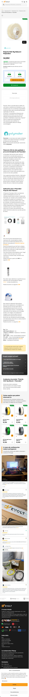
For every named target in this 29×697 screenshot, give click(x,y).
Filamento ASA (22, 10)
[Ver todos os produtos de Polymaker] (7, 48)
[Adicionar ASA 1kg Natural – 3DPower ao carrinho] (25, 416)
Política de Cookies (13, 695)
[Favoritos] (22, 2)
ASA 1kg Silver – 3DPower (19, 440)
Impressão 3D (7, 10)
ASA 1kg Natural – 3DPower (19, 420)
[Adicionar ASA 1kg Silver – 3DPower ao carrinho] (25, 436)
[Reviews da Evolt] (11, 620)
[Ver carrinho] (24, 2)
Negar (14, 688)
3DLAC (5, 282)
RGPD (3, 645)
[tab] (14, 93)
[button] (14, 31)
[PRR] (14, 630)
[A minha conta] (26, 2)
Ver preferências (14, 692)
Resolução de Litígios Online (7, 643)
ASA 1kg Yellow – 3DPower (6, 420)
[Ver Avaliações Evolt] (14, 524)
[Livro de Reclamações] (15, 624)
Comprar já (15, 85)
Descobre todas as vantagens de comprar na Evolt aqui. (13, 372)
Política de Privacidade (6, 640)
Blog (2, 637)
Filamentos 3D (15, 10)
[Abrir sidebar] (2, 1)
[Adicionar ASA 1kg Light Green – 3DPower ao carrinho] (12, 436)
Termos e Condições (6, 639)
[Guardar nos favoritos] (2, 15)
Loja (2, 10)
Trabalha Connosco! (6, 646)
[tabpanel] (14, 226)
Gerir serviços (4, 680)
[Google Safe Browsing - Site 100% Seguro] (6, 624)
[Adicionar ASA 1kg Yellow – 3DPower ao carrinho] (12, 416)
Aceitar (14, 684)
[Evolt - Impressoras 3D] (7, 2)
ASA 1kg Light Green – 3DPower (7, 440)
